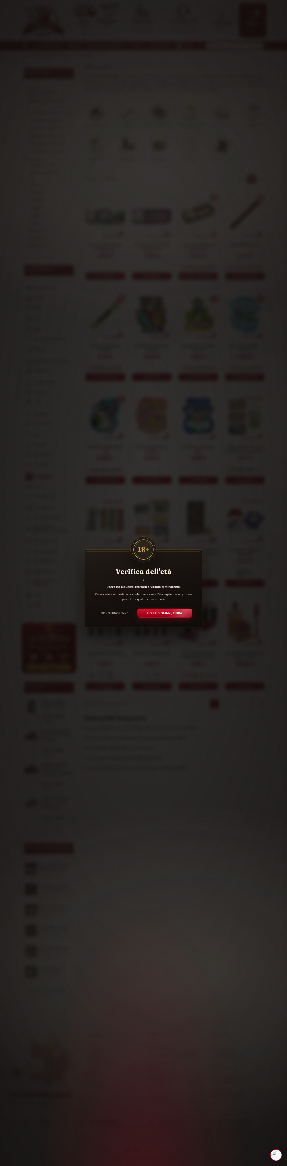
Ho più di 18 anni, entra (164, 613)
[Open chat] (276, 1155)
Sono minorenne (114, 613)
